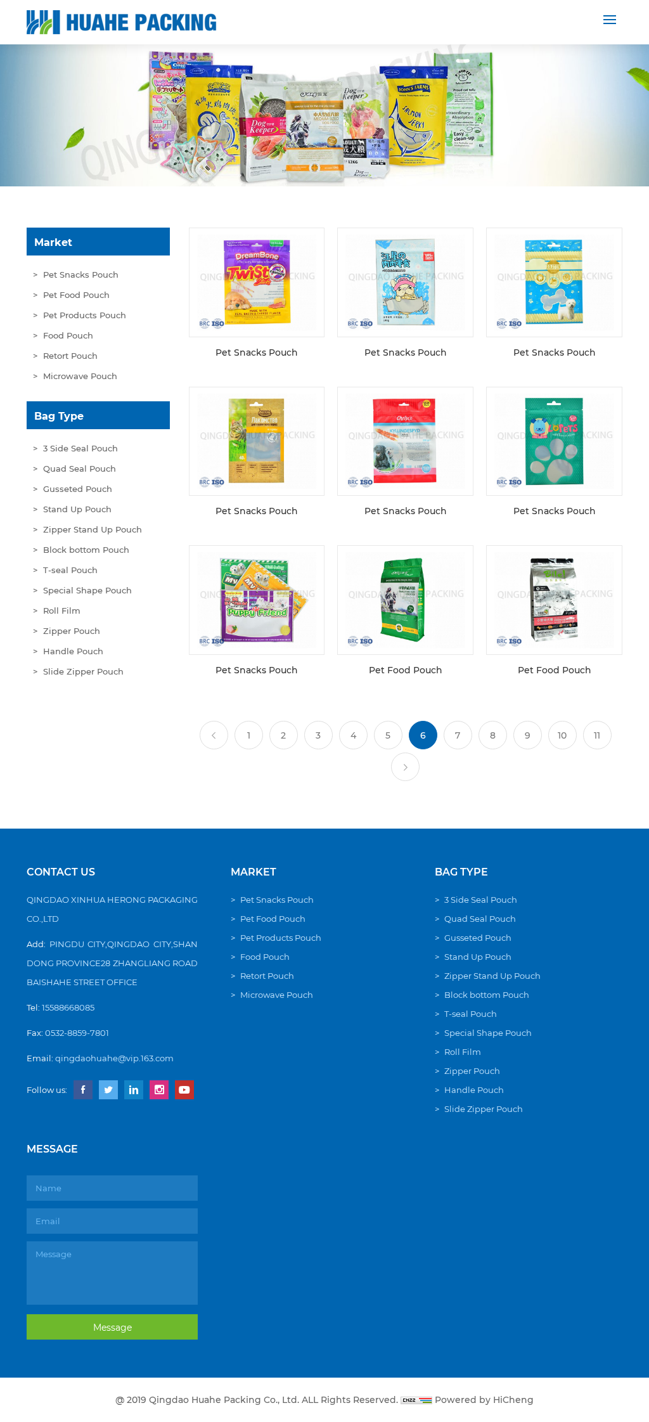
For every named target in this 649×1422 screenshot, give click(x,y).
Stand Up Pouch (77, 509)
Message (112, 1327)
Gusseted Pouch (77, 489)
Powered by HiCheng (484, 1400)
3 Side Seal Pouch (80, 448)
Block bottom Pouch (86, 550)
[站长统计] (416, 1400)
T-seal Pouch (70, 570)
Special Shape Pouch (87, 590)
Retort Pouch (70, 356)
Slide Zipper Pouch (83, 671)
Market (53, 242)
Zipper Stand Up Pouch (92, 529)
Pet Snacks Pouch (81, 274)
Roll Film (61, 610)
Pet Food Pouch (76, 295)
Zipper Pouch (71, 631)
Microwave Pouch (80, 376)
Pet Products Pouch (84, 315)
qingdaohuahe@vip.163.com (114, 1058)
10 (562, 735)
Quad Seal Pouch (79, 468)
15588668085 (68, 1007)
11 (597, 735)
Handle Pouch (73, 651)
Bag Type (59, 416)
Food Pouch (68, 335)
